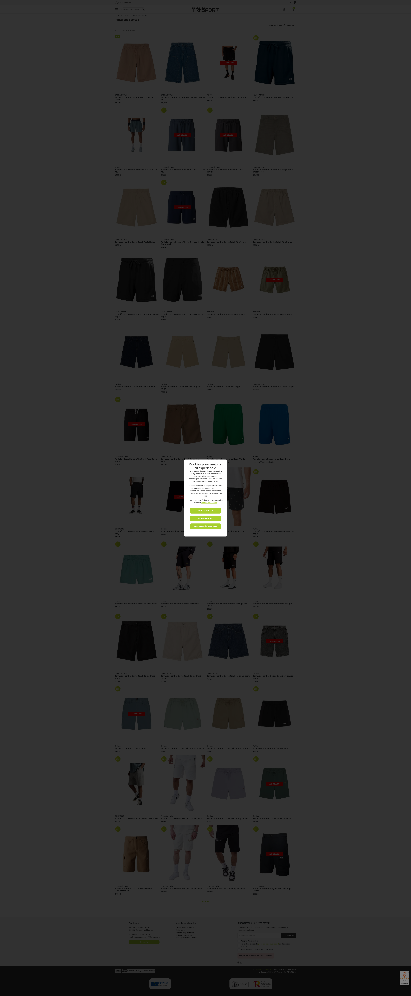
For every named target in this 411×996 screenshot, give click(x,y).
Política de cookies (209, 503)
